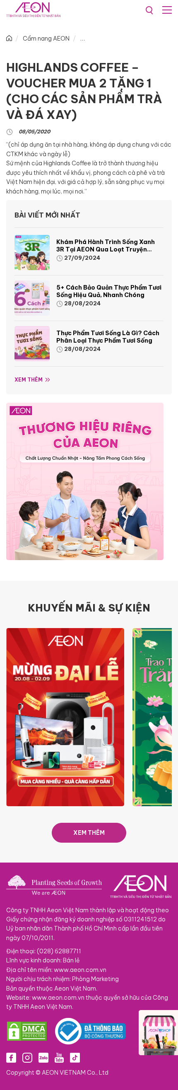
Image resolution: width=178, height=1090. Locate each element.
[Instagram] (27, 1058)
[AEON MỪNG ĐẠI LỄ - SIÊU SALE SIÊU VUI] (65, 716)
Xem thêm (28, 380)
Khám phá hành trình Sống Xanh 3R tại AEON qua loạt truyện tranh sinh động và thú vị (105, 249)
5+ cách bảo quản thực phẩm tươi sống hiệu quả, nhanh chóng (108, 291)
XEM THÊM (89, 832)
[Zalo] (43, 1058)
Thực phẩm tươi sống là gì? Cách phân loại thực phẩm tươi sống (107, 336)
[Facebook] (11, 1058)
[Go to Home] (9, 38)
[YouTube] (59, 1058)
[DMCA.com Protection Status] (27, 1031)
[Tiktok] (75, 1058)
